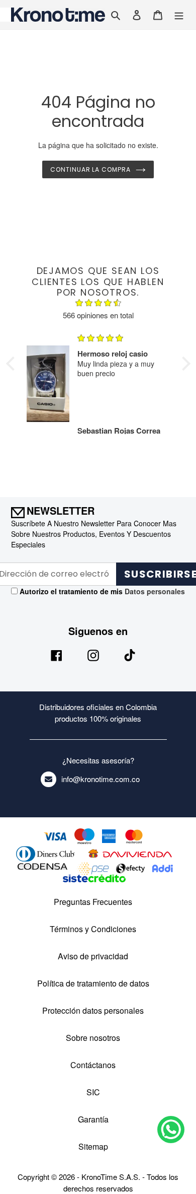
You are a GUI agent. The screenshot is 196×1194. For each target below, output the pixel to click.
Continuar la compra (90, 169)
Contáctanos (93, 1065)
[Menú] (178, 14)
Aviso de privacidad (93, 956)
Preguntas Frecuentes (93, 901)
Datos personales (154, 591)
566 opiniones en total (98, 315)
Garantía (93, 1119)
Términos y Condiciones (93, 929)
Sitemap (93, 1146)
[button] (13, 364)
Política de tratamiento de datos (93, 983)
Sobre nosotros (93, 1037)
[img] (98, 304)
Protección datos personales (93, 1010)
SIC (93, 1092)
